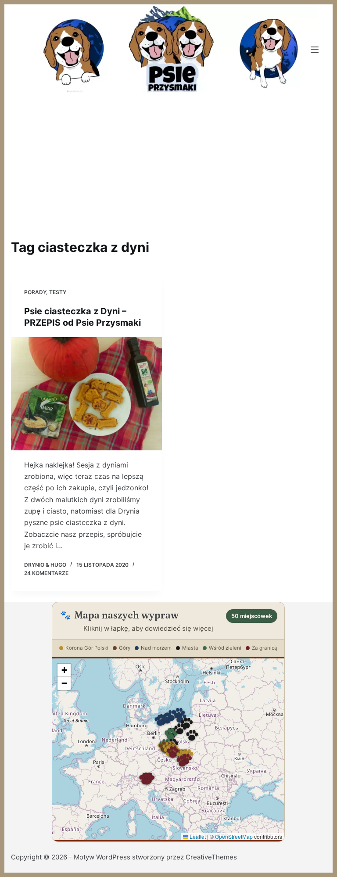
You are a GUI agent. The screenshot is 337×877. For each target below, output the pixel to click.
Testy (57, 292)
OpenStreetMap (234, 836)
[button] (170, 735)
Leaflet (197, 836)
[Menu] (315, 50)
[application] (168, 749)
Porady (35, 292)
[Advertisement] (168, 160)
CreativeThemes (211, 857)
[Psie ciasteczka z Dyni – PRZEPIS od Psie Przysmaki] (86, 393)
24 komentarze (46, 573)
